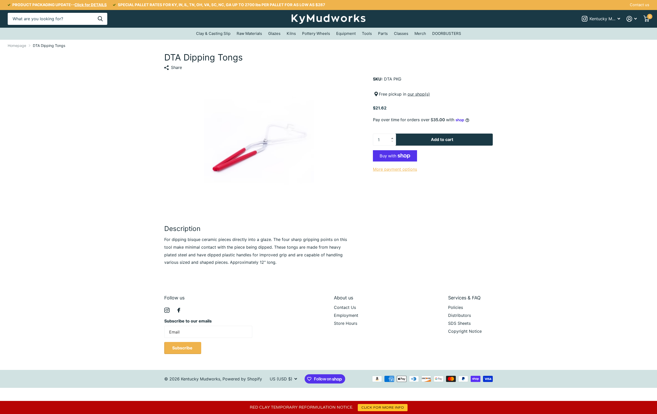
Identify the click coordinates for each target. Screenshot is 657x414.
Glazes (274, 33)
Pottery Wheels (316, 33)
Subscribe (183, 347)
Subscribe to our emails (188, 321)
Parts (383, 33)
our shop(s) (419, 94)
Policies (455, 307)
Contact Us (345, 307)
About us (343, 297)
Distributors (459, 315)
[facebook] (178, 310)
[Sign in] (631, 19)
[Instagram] (167, 310)
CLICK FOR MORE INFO (382, 407)
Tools (367, 33)
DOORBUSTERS (446, 33)
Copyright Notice (465, 331)
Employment (346, 315)
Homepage (17, 45)
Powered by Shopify (242, 378)
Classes (401, 33)
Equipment (346, 33)
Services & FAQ (464, 297)
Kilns (291, 33)
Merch (420, 33)
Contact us (639, 5)
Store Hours (345, 323)
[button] (393, 135)
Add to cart (442, 139)
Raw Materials (249, 33)
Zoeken (100, 19)
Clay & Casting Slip (213, 33)
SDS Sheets (459, 323)
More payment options (395, 169)
